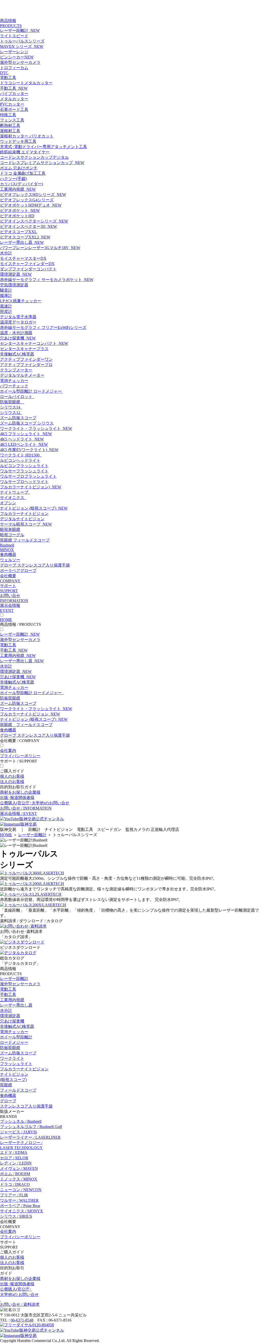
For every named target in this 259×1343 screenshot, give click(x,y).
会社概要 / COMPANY (20, 740)
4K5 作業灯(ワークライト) (29, 450)
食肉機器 (8, 554)
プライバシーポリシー (20, 756)
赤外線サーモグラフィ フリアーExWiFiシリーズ (43, 327)
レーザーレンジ (14, 52)
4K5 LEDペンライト (24, 444)
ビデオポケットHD (17, 216)
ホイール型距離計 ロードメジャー (31, 391)
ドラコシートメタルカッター (26, 83)
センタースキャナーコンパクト (34, 343)
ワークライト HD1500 (20, 455)
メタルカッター (14, 99)
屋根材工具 (10, 131)
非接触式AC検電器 (17, 354)
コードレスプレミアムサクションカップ (42, 163)
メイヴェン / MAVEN (19, 1168)
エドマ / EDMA (13, 1152)
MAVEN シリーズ (21, 46)
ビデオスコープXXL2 (25, 237)
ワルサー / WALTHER (19, 1200)
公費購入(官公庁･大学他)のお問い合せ (34, 803)
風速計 (6, 306)
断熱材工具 (10, 125)
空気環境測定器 (14, 285)
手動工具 (14, 88)
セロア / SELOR (14, 1158)
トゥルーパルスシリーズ (22, 41)
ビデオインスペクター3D (28, 226)
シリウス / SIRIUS (16, 1216)
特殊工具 (8, 115)
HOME (6, 619)
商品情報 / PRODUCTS (20, 624)
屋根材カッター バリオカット (27, 136)
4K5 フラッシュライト (26, 434)
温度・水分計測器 (16, 333)
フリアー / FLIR (14, 1195)
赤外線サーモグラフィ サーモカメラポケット (46, 279)
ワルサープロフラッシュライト (28, 476)
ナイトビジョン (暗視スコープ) (34, 508)
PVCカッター (12, 104)
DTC (4, 73)
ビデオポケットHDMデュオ (30, 205)
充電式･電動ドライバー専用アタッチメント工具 (43, 147)
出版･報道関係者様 (17, 797)
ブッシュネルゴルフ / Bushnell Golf (31, 1127)
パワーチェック (14, 386)
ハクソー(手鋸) (13, 178)
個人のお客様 (12, 776)
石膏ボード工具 (14, 109)
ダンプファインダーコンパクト (28, 269)
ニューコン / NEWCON (20, 1190)
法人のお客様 (12, 781)
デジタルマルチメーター (22, 375)
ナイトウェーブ (15, 492)
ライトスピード (14, 36)
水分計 (6, 253)
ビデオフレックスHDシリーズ (33, 194)
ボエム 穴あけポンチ (18, 168)
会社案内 (8, 750)
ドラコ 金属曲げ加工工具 (23, 173)
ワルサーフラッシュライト (24, 471)
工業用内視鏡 (18, 189)
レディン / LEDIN (16, 1163)
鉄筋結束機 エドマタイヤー (25, 152)
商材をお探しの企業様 (20, 792)
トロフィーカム (14, 68)
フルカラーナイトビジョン (24, 513)
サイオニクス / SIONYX (21, 1211)
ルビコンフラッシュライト (24, 466)
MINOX (7, 550)
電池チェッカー (14, 380)
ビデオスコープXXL (18, 232)
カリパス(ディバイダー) (21, 184)
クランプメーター (16, 370)
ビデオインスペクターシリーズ (34, 221)
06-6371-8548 (22, 1320)
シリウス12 (11, 412)
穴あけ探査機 (18, 338)
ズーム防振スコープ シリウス (27, 423)
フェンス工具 (12, 120)
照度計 (6, 311)
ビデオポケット (20, 210)
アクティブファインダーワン (26, 359)
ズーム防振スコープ (18, 418)
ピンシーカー (17, 57)
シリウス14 (11, 407)
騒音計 (6, 290)
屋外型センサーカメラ (20, 62)
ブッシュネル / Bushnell (20, 1121)
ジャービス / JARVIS (18, 1132)
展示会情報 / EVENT (18, 813)
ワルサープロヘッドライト (24, 481)
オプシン (8, 503)
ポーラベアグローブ (18, 570)
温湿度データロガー (18, 322)
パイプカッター (14, 93)
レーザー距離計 (20, 30)
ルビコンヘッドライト (20, 460)
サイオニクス (13, 497)
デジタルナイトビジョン (22, 519)
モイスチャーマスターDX (23, 258)
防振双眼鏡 (12, 402)
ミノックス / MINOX (18, 1179)
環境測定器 (16, 274)
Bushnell (7, 545)
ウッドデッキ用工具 (18, 141)
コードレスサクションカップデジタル (34, 157)
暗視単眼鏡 (10, 529)
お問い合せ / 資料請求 (19, 1304)
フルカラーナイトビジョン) (30, 487)
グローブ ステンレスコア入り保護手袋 (35, 565)
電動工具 (8, 77)
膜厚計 (6, 295)
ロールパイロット (17, 396)
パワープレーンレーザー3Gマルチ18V (40, 248)
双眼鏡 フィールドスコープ (25, 540)
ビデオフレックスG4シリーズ (27, 200)
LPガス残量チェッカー (20, 301)
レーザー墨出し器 (22, 242)
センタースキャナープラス (24, 349)
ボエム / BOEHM (15, 1174)
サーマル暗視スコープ (26, 524)
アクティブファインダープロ (26, 365)
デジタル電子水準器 (18, 317)
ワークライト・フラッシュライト (36, 428)
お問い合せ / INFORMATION (26, 808)
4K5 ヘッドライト (22, 439)
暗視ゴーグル (12, 535)
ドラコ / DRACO (15, 1184)
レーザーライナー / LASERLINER (30, 1137)
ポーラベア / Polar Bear (20, 1206)
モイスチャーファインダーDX (27, 264)
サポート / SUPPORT (18, 761)
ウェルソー (10, 560)
